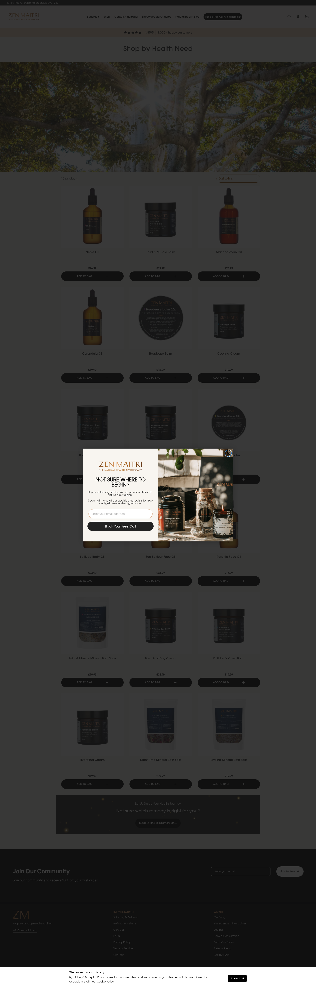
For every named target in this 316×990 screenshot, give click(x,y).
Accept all (237, 978)
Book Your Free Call (120, 526)
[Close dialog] (228, 453)
